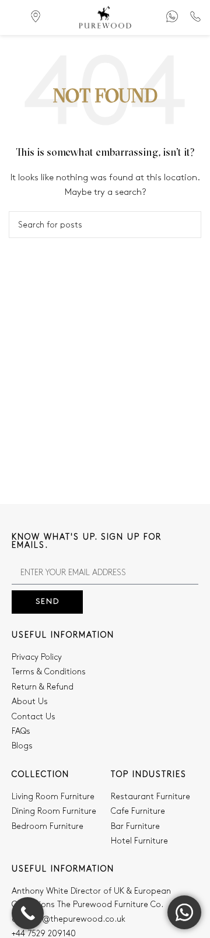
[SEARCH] (187, 224)
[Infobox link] (172, 17)
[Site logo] (105, 17)
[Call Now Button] (28, 913)
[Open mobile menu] (13, 17)
